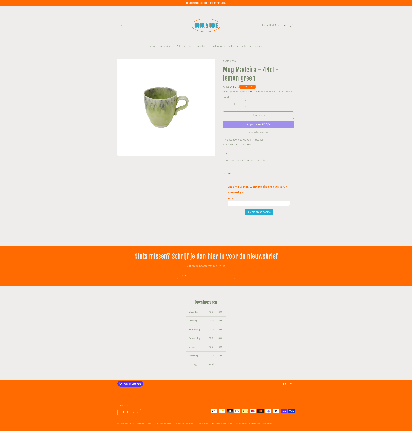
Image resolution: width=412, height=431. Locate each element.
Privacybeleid (202, 423)
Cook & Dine (130, 424)
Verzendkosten (253, 92)
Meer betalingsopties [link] (258, 132)
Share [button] (229, 173)
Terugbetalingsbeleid (185, 423)
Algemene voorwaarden (222, 423)
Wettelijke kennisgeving (261, 423)
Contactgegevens (164, 423)
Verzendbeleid (242, 423)
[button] (121, 25)
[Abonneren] (231, 275)
